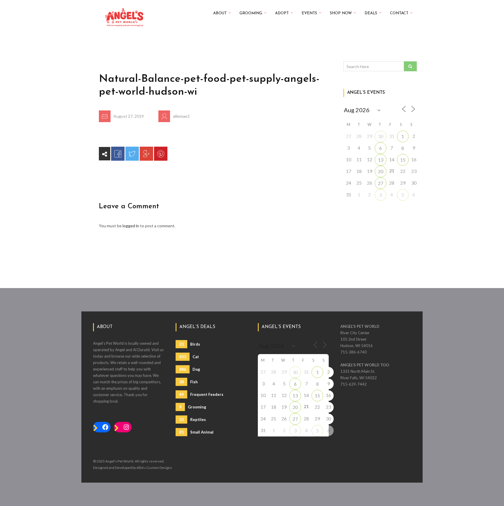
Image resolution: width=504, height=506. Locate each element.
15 (402, 159)
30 (380, 136)
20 (380, 171)
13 (380, 159)
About (220, 13)
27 (380, 183)
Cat (189, 356)
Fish (188, 381)
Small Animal (196, 431)
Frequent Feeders (201, 394)
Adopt (282, 13)
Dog (189, 369)
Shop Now (341, 13)
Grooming (250, 13)
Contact (399, 13)
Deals (371, 13)
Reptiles (192, 419)
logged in (131, 225)
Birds (189, 344)
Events (309, 13)
